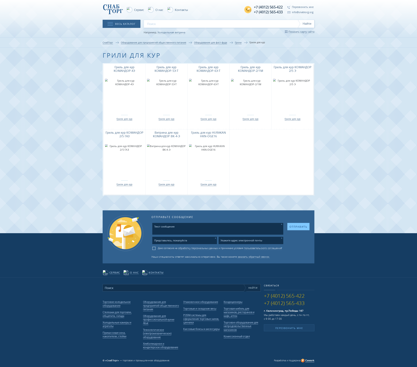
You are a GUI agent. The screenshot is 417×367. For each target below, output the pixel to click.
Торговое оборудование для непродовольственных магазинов (241, 326)
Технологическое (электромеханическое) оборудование (157, 333)
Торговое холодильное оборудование (117, 303)
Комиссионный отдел (237, 336)
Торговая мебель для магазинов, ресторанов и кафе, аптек (239, 312)
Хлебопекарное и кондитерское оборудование (160, 345)
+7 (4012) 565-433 (268, 12)
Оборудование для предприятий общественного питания (153, 42)
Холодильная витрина (171, 32)
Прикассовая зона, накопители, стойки (114, 334)
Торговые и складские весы (199, 308)
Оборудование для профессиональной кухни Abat (158, 319)
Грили (238, 42)
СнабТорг (108, 42)
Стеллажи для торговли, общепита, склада (117, 314)
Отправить (298, 226)
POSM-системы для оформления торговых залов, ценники (201, 318)
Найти (307, 23)
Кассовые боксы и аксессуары (201, 329)
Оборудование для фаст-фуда (210, 42)
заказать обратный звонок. (254, 256)
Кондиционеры (233, 302)
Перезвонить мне (289, 328)
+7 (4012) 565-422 (268, 7)
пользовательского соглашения (263, 248)
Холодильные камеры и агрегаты (117, 324)
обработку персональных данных (198, 248)
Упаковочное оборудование (200, 302)
